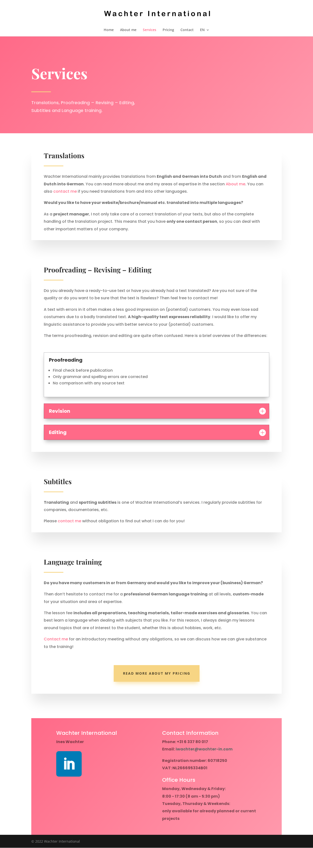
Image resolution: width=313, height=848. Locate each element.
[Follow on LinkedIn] (69, 764)
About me (128, 30)
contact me (65, 191)
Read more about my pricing (156, 673)
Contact (187, 30)
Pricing (168, 30)
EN (202, 30)
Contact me (56, 639)
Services (149, 30)
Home (109, 30)
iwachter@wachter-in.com (204, 749)
